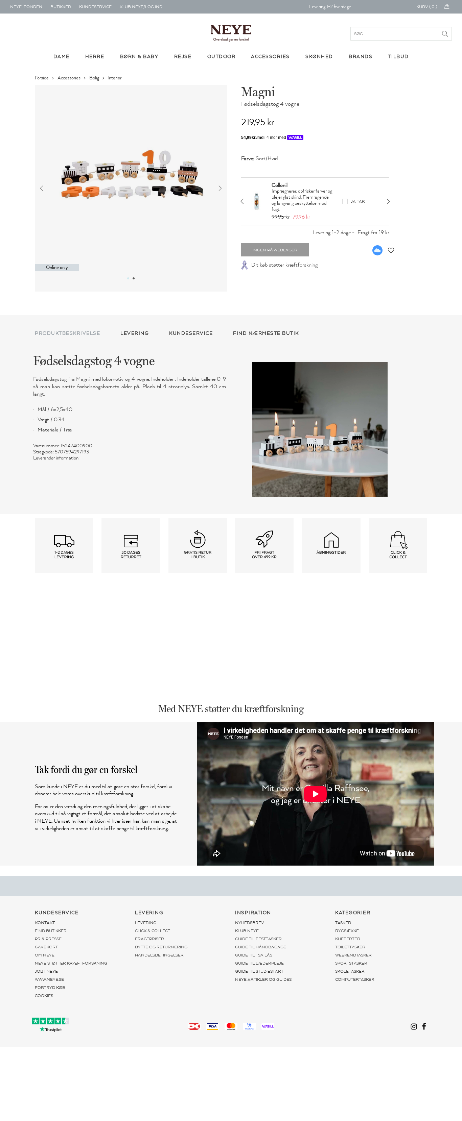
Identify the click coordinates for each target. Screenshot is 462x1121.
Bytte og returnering (161, 947)
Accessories (69, 78)
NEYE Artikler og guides (263, 979)
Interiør (115, 78)
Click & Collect (152, 930)
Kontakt (45, 922)
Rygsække (347, 930)
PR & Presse (48, 939)
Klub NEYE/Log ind (141, 6)
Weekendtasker (353, 955)
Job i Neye (46, 971)
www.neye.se (49, 979)
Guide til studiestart (259, 971)
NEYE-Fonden (26, 6)
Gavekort (46, 947)
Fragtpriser (149, 939)
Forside (42, 78)
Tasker (343, 922)
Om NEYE (44, 955)
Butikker (60, 6)
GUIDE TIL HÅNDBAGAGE (260, 947)
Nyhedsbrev (249, 922)
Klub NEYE (247, 930)
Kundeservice (95, 6)
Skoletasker (350, 971)
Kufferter (347, 939)
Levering (145, 922)
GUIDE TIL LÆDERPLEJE (259, 963)
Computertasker (354, 979)
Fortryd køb (50, 987)
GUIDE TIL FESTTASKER (258, 939)
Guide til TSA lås (253, 955)
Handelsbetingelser (159, 955)
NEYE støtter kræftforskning (71, 963)
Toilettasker (350, 947)
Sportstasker (351, 963)
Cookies (44, 995)
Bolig (94, 78)
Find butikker (51, 930)
